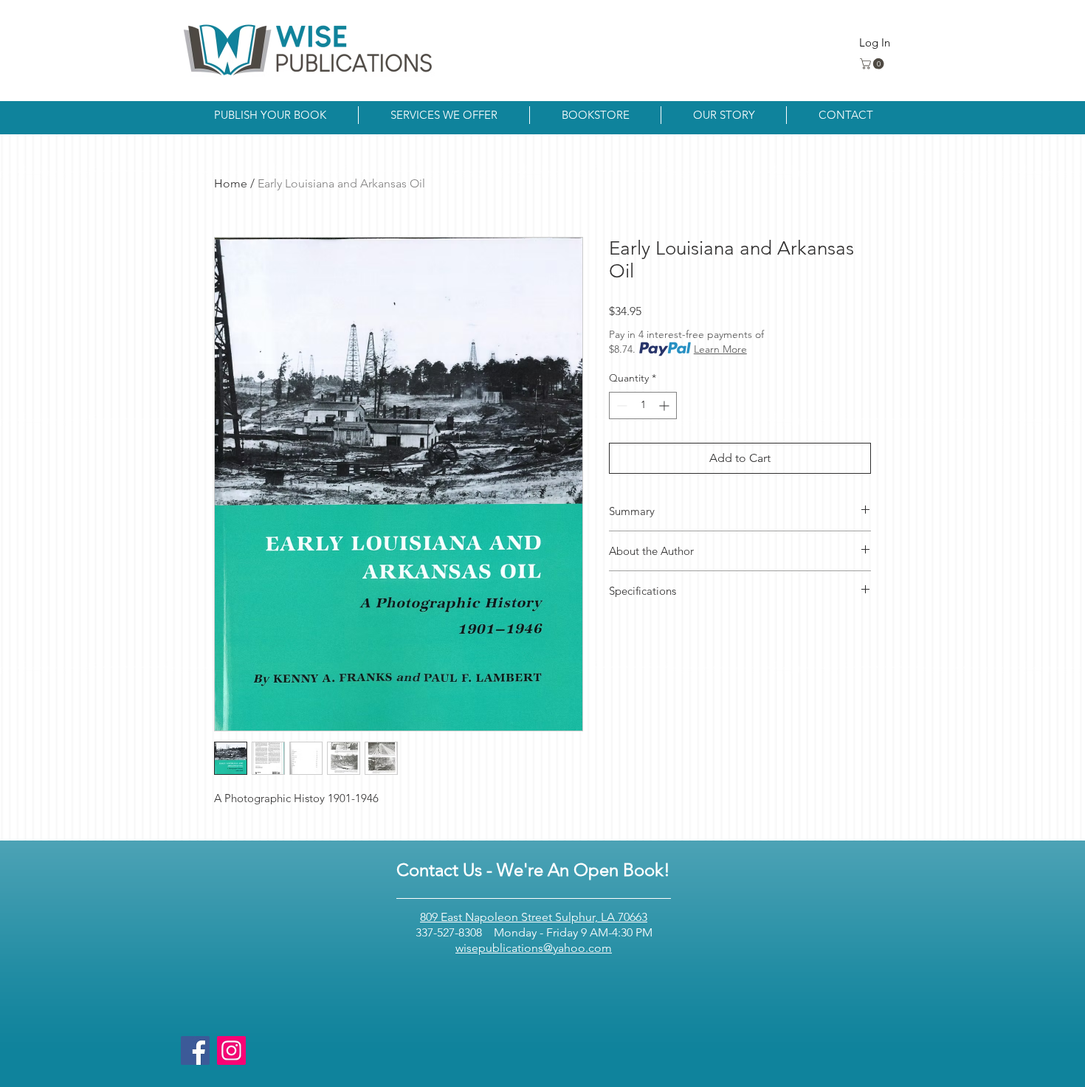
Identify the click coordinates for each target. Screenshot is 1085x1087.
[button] (873, 63)
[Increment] (665, 405)
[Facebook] (195, 1050)
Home (230, 183)
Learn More (720, 349)
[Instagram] (231, 1050)
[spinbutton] (643, 405)
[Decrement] (620, 405)
